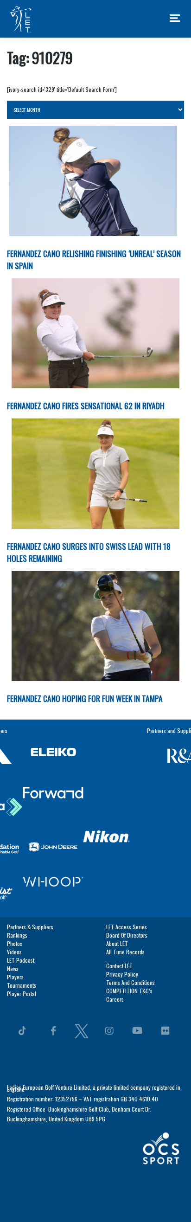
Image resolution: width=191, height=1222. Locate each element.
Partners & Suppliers (30, 790)
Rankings (17, 799)
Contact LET (119, 829)
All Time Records (125, 815)
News (13, 832)
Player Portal (21, 857)
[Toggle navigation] (175, 19)
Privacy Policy (122, 838)
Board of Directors (126, 799)
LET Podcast (20, 824)
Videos (14, 815)
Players (15, 840)
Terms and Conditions (130, 846)
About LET (117, 807)
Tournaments (21, 849)
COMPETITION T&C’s (129, 854)
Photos (14, 807)
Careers (115, 863)
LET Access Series (126, 790)
